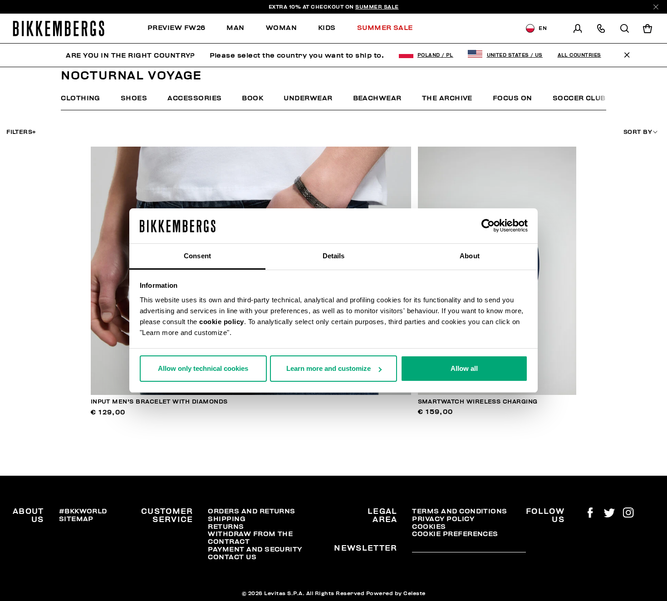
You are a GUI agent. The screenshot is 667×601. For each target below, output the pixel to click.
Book (252, 98)
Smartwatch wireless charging (478, 402)
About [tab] (470, 256)
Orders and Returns (251, 511)
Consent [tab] (197, 256)
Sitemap (76, 518)
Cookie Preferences (455, 533)
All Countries (579, 55)
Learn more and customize (328, 368)
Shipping (226, 518)
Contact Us (232, 557)
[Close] (656, 7)
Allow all (464, 368)
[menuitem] (181, 28)
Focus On (512, 98)
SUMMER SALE (377, 7)
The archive (447, 98)
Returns (226, 526)
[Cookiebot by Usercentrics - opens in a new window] (488, 226)
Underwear (308, 98)
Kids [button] (327, 27)
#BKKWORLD (83, 511)
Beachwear (377, 98)
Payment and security (255, 549)
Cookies (429, 526)
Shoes (134, 98)
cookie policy (221, 321)
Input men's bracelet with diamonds (159, 402)
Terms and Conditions (459, 511)
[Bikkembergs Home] (58, 28)
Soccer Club (579, 98)
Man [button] (235, 27)
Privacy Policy (443, 518)
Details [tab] (334, 256)
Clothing (80, 98)
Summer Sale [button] (385, 27)
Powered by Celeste (396, 593)
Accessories (194, 98)
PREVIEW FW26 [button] (176, 27)
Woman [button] (281, 27)
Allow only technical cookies (203, 368)
